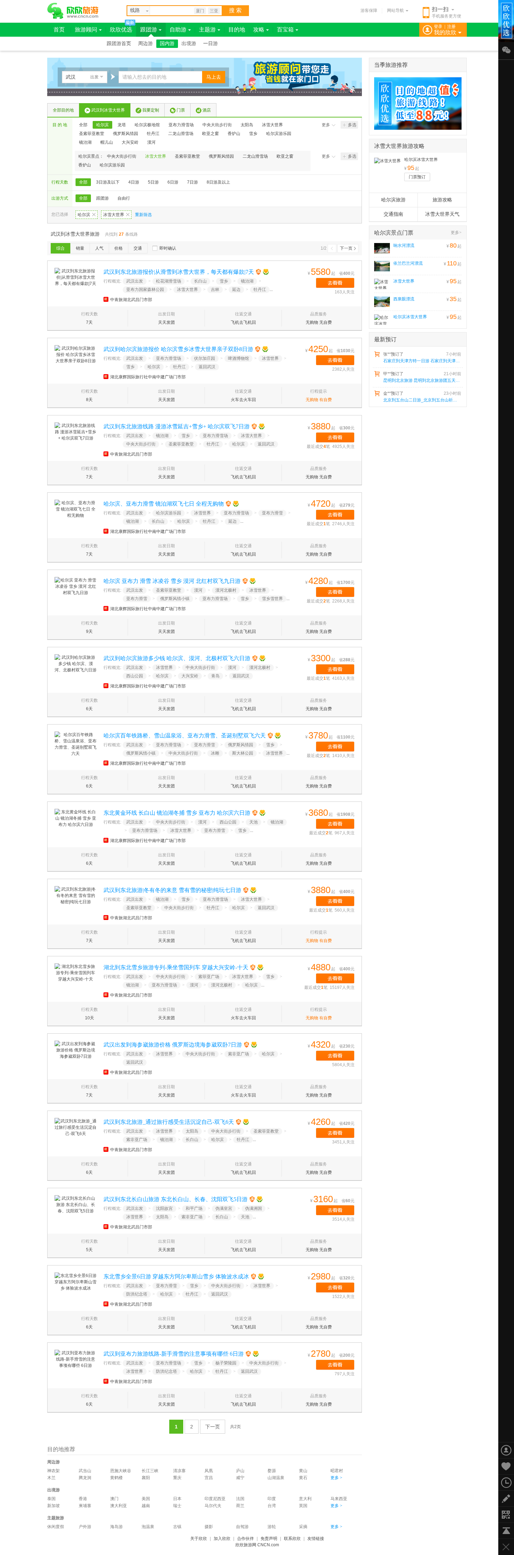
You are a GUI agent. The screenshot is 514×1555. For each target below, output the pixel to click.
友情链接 (315, 1538)
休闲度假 (55, 1526)
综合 (60, 248)
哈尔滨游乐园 (278, 133)
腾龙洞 (85, 1477)
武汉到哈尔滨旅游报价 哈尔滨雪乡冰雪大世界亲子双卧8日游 (178, 349)
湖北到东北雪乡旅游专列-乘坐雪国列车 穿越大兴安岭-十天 (175, 967)
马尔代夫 (213, 1505)
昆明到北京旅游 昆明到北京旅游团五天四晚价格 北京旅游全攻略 (421, 380)
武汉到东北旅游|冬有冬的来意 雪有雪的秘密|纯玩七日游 (172, 890)
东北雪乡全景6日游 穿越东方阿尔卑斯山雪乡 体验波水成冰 (176, 1276)
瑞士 (177, 1505)
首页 (59, 30)
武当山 (85, 1470)
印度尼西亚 (215, 1498)
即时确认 (167, 248)
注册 (451, 26)
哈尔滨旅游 (393, 199)
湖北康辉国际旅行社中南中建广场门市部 (148, 377)
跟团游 (148, 30)
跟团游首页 (119, 43)
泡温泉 (148, 1526)
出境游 (188, 43)
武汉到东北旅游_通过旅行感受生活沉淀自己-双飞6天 (168, 1122)
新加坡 (53, 1505)
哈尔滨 (102, 124)
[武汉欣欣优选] (415, 103)
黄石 (303, 1477)
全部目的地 (63, 110)
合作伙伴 (245, 1538)
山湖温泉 (275, 1477)
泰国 (51, 1498)
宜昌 (209, 1477)
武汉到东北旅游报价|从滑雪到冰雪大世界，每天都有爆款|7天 (178, 272)
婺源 (271, 1470)
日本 (177, 1498)
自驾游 (242, 1526)
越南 (146, 1505)
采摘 (303, 1526)
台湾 (271, 1505)
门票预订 (417, 176)
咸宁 (240, 1477)
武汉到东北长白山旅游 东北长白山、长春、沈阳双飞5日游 (175, 1199)
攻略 (258, 30)
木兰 (51, 1477)
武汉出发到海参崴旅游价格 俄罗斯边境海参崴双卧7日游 (172, 1045)
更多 (326, 124)
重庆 (177, 1477)
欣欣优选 (121, 30)
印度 (271, 1498)
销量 (80, 248)
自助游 (178, 30)
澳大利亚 (118, 1505)
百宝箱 (285, 30)
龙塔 (121, 124)
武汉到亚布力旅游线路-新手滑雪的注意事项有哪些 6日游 (173, 1354)
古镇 (177, 1526)
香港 (83, 1498)
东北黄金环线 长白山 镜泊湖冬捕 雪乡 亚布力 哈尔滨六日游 (176, 813)
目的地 (236, 30)
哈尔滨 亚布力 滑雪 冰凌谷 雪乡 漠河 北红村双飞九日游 (172, 581)
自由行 (123, 198)
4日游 (133, 182)
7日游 (192, 182)
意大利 (305, 1498)
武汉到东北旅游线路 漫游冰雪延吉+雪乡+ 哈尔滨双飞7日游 (176, 426)
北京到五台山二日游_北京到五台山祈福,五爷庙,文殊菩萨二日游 (421, 400)
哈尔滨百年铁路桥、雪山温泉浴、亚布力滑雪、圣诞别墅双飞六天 (184, 736)
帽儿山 (106, 142)
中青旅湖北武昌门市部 (131, 299)
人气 (99, 248)
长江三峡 (150, 1470)
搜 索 (235, 10)
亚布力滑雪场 (181, 124)
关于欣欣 (198, 1538)
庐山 (240, 1470)
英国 (303, 1505)
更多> (456, 232)
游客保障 (368, 10)
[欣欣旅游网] (73, 11)
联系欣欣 (292, 1538)
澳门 (114, 1498)
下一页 (346, 248)
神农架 (53, 1470)
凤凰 (209, 1470)
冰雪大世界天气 (442, 214)
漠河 (151, 142)
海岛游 (116, 1526)
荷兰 (240, 1505)
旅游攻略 (442, 199)
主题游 (207, 30)
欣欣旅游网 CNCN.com (257, 1544)
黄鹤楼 (116, 1477)
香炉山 (234, 133)
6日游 (172, 182)
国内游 (167, 43)
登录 (438, 26)
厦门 (200, 10)
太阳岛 (247, 124)
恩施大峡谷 (120, 1470)
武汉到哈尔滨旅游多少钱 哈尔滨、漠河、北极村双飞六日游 (176, 658)
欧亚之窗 (210, 133)
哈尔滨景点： (90, 156)
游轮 (271, 1526)
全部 (83, 124)
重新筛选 (143, 214)
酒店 (206, 110)
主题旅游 (55, 1517)
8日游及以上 (218, 182)
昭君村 (336, 1470)
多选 (352, 124)
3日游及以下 (108, 182)
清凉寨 (179, 1470)
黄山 (303, 1470)
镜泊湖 (85, 142)
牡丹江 (153, 133)
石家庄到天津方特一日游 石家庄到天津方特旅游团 (421, 360)
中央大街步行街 (217, 124)
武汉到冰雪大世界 (108, 110)
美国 (146, 1498)
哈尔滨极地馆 (147, 124)
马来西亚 (338, 1498)
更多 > (336, 1477)
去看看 (335, 283)
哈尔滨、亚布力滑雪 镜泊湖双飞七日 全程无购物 (163, 504)
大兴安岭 (130, 142)
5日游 (153, 182)
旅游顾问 (86, 30)
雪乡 (253, 133)
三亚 (214, 10)
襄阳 (146, 1477)
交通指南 (393, 214)
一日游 (210, 43)
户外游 (85, 1526)
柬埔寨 (85, 1505)
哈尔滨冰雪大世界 (421, 159)
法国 (240, 1498)
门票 (181, 110)
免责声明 (268, 1538)
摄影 (209, 1526)
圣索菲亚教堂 (91, 133)
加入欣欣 (222, 1538)
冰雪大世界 (272, 124)
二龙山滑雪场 (180, 133)
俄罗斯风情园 (125, 133)
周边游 (145, 43)
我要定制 (150, 110)
